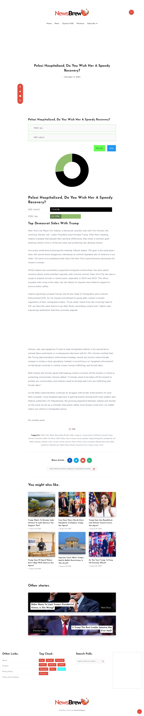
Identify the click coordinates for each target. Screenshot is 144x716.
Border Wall (69, 435)
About (4, 660)
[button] (74, 128)
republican (45, 445)
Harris (68, 438)
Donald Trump (107, 435)
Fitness (43, 665)
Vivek (101, 445)
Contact (5, 666)
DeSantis (97, 435)
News (57, 23)
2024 (43, 435)
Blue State (59, 435)
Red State (110, 442)
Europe (50, 660)
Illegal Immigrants (96, 438)
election (32, 438)
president (91, 442)
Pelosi (74, 442)
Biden (52, 435)
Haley (63, 438)
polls (85, 442)
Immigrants (108, 438)
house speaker (82, 438)
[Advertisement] (72, 41)
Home (49, 23)
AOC (47, 435)
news (50, 442)
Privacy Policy (7, 671)
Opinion (62, 669)
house (74, 438)
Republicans (54, 445)
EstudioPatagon (79, 710)
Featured (59, 660)
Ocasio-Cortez (58, 442)
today (90, 445)
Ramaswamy (100, 442)
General (52, 665)
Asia (41, 660)
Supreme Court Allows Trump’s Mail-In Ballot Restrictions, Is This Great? (71, 560)
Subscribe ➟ (92, 23)
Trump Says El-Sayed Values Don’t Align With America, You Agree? (41, 562)
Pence (79, 442)
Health (61, 665)
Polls (73, 429)
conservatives (87, 435)
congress (77, 435)
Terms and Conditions (10, 677)
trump (96, 445)
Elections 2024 (41, 438)
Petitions (80, 23)
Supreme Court (82, 445)
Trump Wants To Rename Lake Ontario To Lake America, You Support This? (41, 522)
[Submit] (103, 661)
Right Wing (64, 445)
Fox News (51, 438)
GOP (58, 438)
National (43, 669)
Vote (111, 148)
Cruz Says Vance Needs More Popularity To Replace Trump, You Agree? (71, 522)
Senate (72, 445)
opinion (68, 442)
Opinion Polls (68, 23)
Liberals (44, 442)
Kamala (37, 442)
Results (99, 148)
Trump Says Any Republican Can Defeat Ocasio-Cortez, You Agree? (100, 522)
